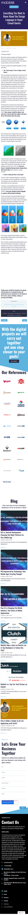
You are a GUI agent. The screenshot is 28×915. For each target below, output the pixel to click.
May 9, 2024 (9, 615)
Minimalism (23, 313)
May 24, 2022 (9, 652)
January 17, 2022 (10, 689)
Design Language (11, 313)
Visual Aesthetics (18, 315)
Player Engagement (10, 315)
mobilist (2, 48)
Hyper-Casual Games (13, 304)
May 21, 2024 (9, 540)
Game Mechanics (18, 313)
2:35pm (14, 48)
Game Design (6, 304)
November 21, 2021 (10, 725)
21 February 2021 (8, 48)
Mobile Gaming (20, 304)
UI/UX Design (14, 306)
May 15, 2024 (9, 576)
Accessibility (5, 313)
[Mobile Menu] (25, 2)
